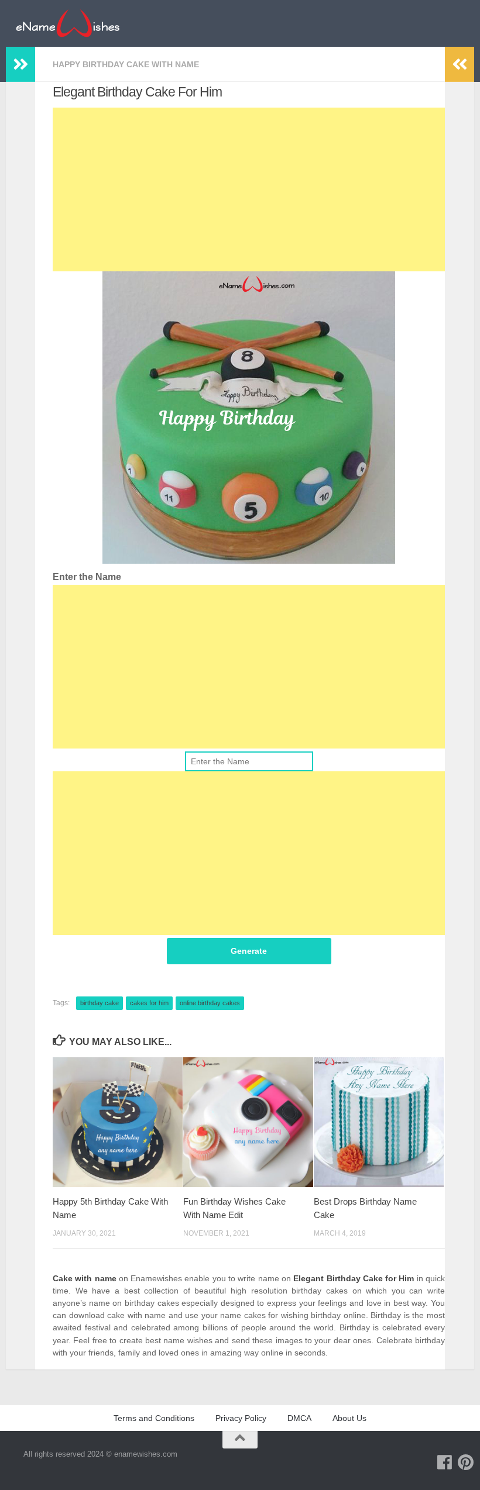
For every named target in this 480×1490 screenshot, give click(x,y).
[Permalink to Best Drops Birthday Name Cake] (379, 1122)
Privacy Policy (240, 1418)
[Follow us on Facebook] (445, 1462)
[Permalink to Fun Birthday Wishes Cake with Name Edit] (248, 1122)
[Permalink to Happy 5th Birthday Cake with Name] (118, 1122)
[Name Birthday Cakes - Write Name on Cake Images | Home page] (67, 23)
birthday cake (99, 1002)
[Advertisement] (249, 189)
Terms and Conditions (154, 1418)
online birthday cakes (210, 1002)
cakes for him (149, 1002)
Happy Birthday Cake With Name (126, 64)
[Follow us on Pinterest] (466, 1462)
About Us (349, 1418)
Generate (249, 951)
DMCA (299, 1418)
